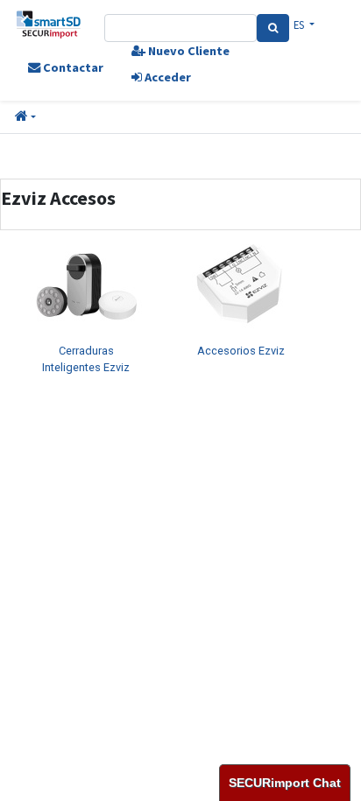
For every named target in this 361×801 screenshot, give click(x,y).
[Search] (273, 28)
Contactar (71, 67)
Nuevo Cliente (187, 51)
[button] (25, 117)
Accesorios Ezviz (241, 350)
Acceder (166, 77)
